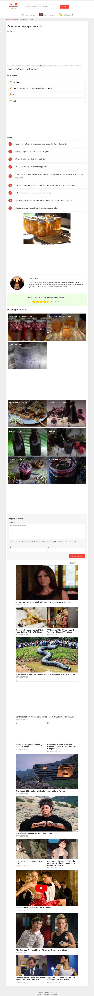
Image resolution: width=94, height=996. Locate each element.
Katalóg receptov (30, 15)
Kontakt (39, 994)
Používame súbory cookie (50, 994)
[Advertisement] (47, 46)
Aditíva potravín (68, 15)
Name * (11, 547)
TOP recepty (15, 19)
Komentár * (12, 522)
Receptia (8, 19)
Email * (50, 547)
